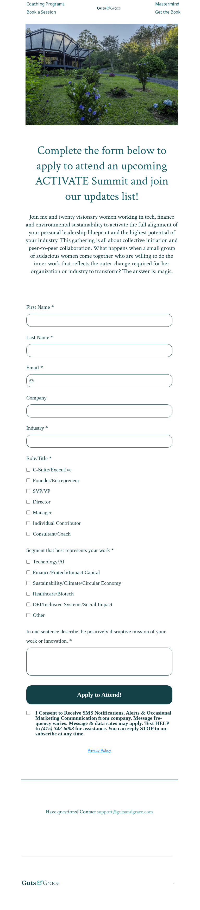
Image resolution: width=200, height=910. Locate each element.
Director (42, 502)
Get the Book (167, 12)
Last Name (39, 337)
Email (34, 367)
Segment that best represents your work (70, 550)
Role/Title (39, 458)
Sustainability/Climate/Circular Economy (77, 583)
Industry (37, 428)
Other (39, 615)
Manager (42, 512)
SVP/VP (41, 491)
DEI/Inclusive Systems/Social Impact (73, 604)
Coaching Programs (46, 4)
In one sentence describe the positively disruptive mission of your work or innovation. (96, 636)
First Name (40, 307)
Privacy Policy (99, 750)
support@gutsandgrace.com (125, 811)
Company (36, 398)
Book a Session (41, 12)
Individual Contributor (57, 523)
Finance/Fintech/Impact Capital (66, 572)
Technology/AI (49, 561)
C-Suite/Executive (52, 469)
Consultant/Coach (52, 534)
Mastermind (167, 4)
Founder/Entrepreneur (56, 480)
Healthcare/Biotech (53, 594)
